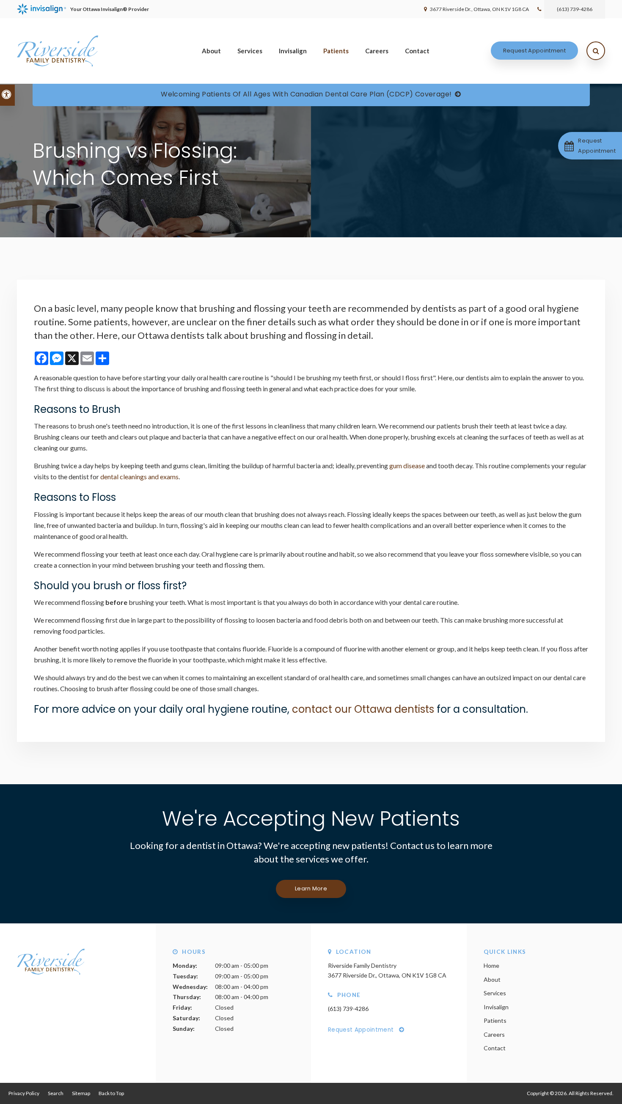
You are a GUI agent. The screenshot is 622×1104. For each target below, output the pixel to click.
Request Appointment (534, 51)
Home (491, 965)
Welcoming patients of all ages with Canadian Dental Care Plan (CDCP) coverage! (306, 94)
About (211, 51)
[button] (590, 145)
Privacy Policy (23, 1093)
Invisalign (293, 51)
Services (249, 51)
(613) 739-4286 (574, 9)
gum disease (407, 465)
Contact (417, 51)
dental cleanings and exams (139, 476)
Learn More (311, 888)
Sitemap (81, 1093)
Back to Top (111, 1093)
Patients (336, 51)
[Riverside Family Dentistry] (51, 972)
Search (55, 1093)
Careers (376, 51)
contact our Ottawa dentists (363, 709)
